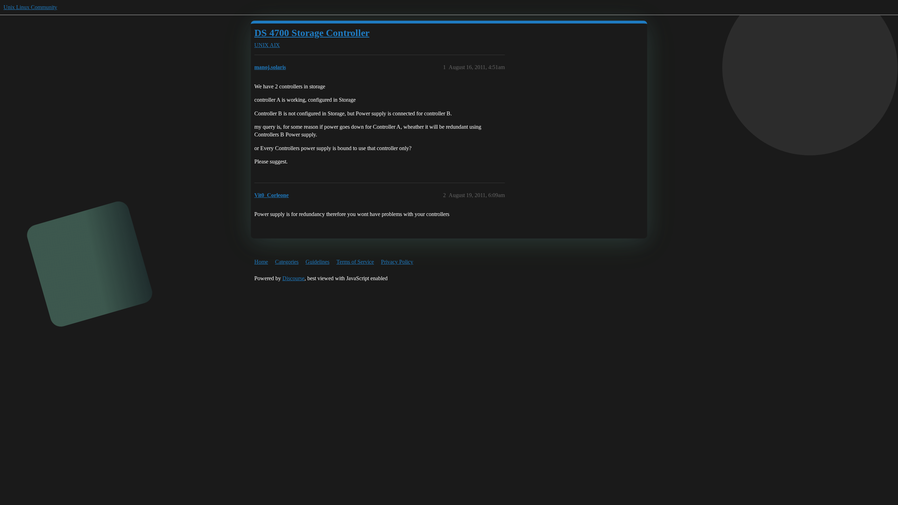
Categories (287, 262)
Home (261, 262)
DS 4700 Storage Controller (311, 32)
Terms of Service (355, 262)
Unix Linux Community (30, 7)
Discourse (293, 278)
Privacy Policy (397, 262)
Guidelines (317, 262)
